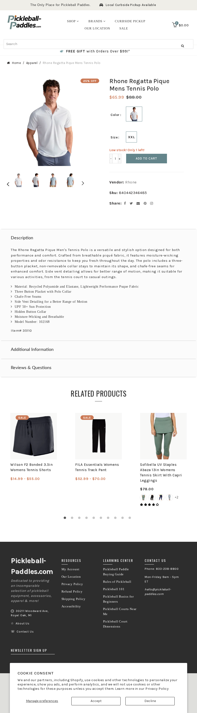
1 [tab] (66, 519)
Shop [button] (72, 21)
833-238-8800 (167, 568)
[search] (98, 44)
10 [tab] (131, 519)
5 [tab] (94, 519)
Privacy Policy (157, 689)
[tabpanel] (33, 447)
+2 (176, 497)
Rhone (131, 182)
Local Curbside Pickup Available (131, 5)
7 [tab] (109, 519)
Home (16, 63)
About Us (22, 623)
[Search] (182, 45)
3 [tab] (80, 519)
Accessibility (71, 606)
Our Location (71, 576)
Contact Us (25, 631)
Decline (150, 701)
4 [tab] (87, 519)
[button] (150, 504)
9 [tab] (123, 519)
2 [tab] (73, 519)
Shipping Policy (74, 599)
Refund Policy (72, 591)
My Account (71, 569)
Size (114, 137)
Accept (96, 701)
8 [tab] (116, 519)
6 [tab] (102, 519)
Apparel (32, 63)
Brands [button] (95, 21)
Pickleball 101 (114, 589)
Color (115, 115)
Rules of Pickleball (117, 581)
